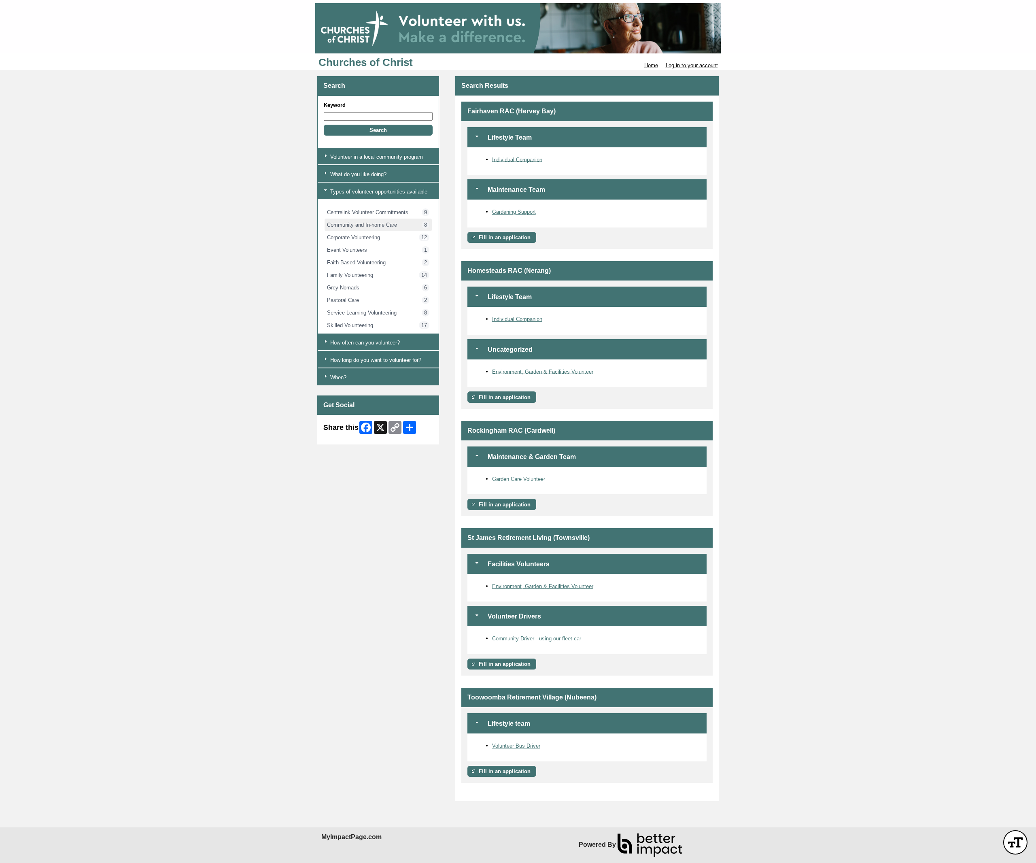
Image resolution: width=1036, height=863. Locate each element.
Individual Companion (517, 159)
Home (651, 65)
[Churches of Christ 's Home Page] (518, 28)
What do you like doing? (357, 174)
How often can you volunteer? (364, 343)
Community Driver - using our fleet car (536, 639)
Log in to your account (692, 65)
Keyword (335, 105)
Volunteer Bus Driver (516, 746)
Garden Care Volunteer (518, 479)
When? (337, 377)
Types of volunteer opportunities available (378, 192)
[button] (378, 130)
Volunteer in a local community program (376, 157)
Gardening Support (514, 212)
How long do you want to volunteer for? (375, 360)
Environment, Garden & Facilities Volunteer (542, 371)
